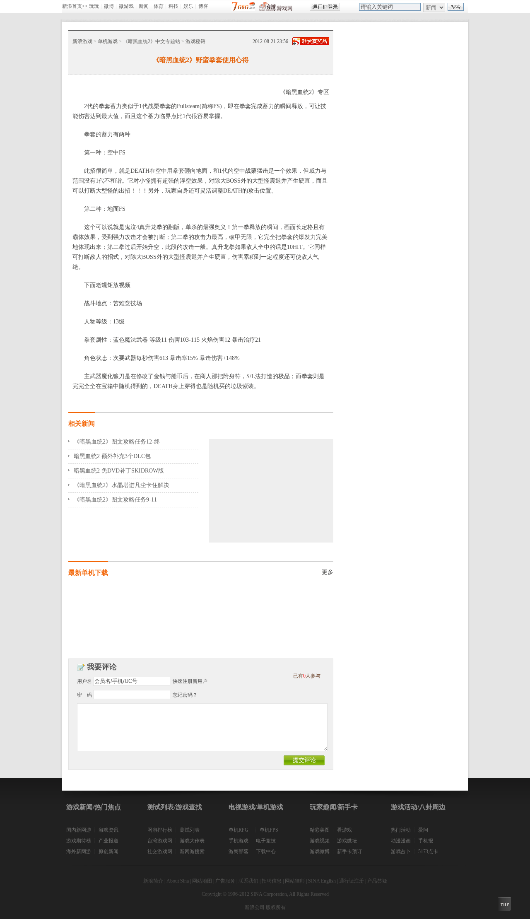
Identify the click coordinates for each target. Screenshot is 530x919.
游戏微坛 (347, 841)
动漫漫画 (401, 841)
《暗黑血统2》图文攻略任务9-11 (115, 500)
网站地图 (202, 881)
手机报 (425, 841)
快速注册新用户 (190, 681)
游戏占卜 (401, 851)
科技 (173, 6)
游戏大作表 (192, 841)
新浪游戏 (82, 41)
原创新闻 (108, 851)
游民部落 (238, 851)
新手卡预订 (349, 851)
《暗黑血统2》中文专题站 (151, 41)
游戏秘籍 (195, 41)
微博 (109, 6)
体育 (159, 6)
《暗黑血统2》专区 (304, 92)
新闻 (144, 6)
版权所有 (276, 907)
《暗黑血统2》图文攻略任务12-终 (117, 442)
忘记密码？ (185, 695)
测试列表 (190, 830)
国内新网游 (78, 830)
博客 (203, 6)
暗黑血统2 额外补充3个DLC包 (112, 456)
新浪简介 (153, 881)
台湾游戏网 (159, 841)
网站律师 (295, 881)
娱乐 (188, 6)
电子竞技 (266, 841)
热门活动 (401, 830)
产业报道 (108, 841)
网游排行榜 (159, 830)
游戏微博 (320, 851)
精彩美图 (320, 830)
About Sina (177, 881)
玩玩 (94, 6)
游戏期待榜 (78, 841)
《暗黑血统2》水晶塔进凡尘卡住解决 (121, 485)
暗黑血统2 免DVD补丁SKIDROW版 (119, 471)
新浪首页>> (75, 6)
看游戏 (344, 830)
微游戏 (126, 6)
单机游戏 (108, 41)
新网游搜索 (192, 851)
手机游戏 (238, 841)
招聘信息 (272, 881)
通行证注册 (351, 881)
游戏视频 (320, 841)
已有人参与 (306, 676)
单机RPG (238, 830)
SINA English (322, 881)
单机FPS (269, 830)
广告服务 (225, 881)
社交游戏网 (159, 851)
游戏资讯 (108, 830)
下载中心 (266, 851)
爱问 (423, 830)
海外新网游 (78, 851)
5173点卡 (428, 851)
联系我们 (248, 881)
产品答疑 (377, 881)
